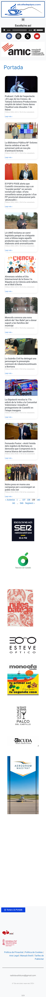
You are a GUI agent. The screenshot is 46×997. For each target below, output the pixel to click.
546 (21, 503)
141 (13, 503)
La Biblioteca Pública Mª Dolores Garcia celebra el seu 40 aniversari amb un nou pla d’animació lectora (21, 146)
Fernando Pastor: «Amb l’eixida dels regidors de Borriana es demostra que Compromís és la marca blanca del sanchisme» (20, 447)
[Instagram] (18, 36)
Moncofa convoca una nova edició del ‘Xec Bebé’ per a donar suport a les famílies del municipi (21, 321)
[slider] (40, 30)
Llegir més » (9, 116)
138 (28, 499)
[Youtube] (37, 36)
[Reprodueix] (4, 30)
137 (23, 499)
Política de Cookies (34, 952)
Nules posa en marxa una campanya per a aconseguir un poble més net (20, 487)
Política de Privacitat (13, 952)
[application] (23, 30)
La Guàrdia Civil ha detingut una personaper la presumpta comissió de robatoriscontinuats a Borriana (21, 362)
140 (38, 499)
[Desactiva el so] (34, 30)
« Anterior (10, 499)
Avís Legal (14, 955)
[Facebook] (9, 36)
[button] (23, 19)
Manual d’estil (26, 955)
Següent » (30, 503)
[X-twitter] (28, 36)
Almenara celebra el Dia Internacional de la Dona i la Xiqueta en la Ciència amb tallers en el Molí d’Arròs (21, 280)
